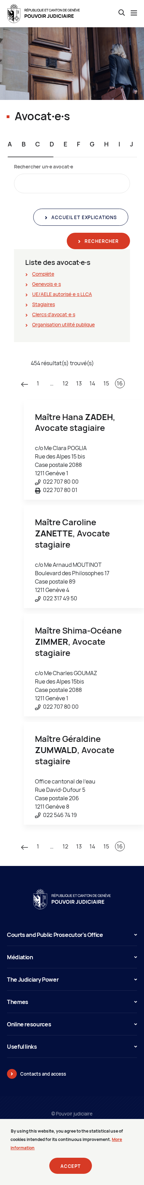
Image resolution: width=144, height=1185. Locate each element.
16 (120, 383)
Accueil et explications (83, 217)
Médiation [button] (20, 957)
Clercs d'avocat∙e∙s (53, 314)
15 (106, 383)
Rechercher (101, 241)
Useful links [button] (22, 1046)
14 (92, 383)
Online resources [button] (29, 1024)
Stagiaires (43, 304)
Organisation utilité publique (63, 324)
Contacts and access (43, 1074)
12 (65, 383)
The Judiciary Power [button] (32, 979)
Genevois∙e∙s (46, 284)
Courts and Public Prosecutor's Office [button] (55, 935)
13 (79, 383)
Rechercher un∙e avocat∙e (43, 166)
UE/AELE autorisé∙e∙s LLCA (62, 294)
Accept (70, 1166)
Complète (43, 273)
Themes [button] (17, 1002)
